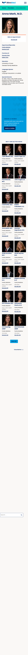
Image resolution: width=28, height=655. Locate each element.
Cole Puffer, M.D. (7, 204)
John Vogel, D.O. (19, 179)
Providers (11, 8)
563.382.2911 (14, 39)
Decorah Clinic (6, 55)
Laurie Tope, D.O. (19, 156)
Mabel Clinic (5, 57)
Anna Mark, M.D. (7, 228)
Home (4, 8)
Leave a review (10, 128)
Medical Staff (5, 49)
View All (13, 341)
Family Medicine (6, 47)
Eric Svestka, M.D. (7, 303)
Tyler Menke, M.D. (7, 156)
